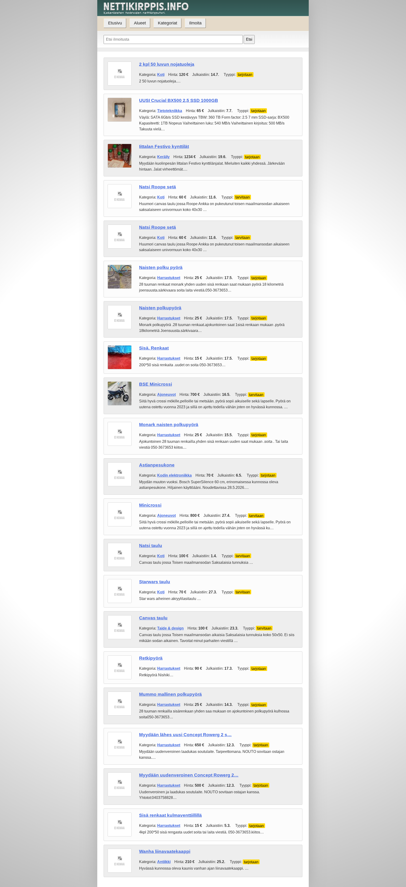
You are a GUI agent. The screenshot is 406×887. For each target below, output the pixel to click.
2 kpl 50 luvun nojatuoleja (166, 64)
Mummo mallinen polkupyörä (170, 694)
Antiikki (164, 862)
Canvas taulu (153, 617)
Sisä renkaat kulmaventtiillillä (170, 815)
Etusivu (115, 23)
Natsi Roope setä (157, 186)
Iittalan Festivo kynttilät (164, 146)
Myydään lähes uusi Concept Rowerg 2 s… (185, 734)
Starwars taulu (154, 581)
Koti (160, 75)
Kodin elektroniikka (174, 475)
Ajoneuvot (166, 395)
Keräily (163, 157)
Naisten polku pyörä (161, 267)
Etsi (249, 39)
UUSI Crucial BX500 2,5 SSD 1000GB (178, 100)
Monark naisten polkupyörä (168, 424)
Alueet (140, 23)
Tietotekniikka (169, 111)
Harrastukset (168, 278)
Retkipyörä (151, 658)
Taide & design (170, 628)
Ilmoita (195, 23)
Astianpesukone (157, 465)
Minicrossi (150, 505)
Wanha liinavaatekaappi (164, 851)
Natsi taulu (150, 545)
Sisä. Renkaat (154, 348)
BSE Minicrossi (155, 384)
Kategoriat (167, 23)
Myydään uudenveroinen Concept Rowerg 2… (188, 775)
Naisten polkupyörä (160, 307)
